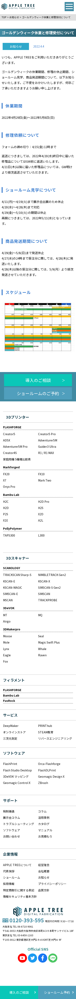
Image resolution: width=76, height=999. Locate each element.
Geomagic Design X (51, 776)
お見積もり (45, 836)
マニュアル (45, 830)
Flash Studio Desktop (17, 770)
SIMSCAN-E (10, 594)
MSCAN (8, 600)
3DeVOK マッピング (16, 776)
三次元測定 (10, 738)
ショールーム (11, 877)
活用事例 (43, 818)
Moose (7, 636)
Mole (6, 642)
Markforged (11, 467)
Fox (5, 661)
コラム (42, 811)
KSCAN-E (9, 581)
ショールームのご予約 (38, 393)
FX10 (41, 474)
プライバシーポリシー (52, 884)
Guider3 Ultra (47, 446)
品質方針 (43, 890)
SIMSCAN (44, 594)
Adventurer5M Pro (15, 446)
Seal (41, 636)
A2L (40, 520)
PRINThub (45, 726)
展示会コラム (11, 818)
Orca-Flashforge (49, 764)
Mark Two (44, 480)
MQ (40, 615)
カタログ (43, 824)
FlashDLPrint (47, 770)
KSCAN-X (44, 581)
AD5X (6, 440)
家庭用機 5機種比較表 (17, 459)
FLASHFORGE (12, 427)
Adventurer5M (47, 440)
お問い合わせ (11, 836)
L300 (41, 535)
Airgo (7, 621)
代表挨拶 (8, 871)
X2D (40, 514)
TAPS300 (9, 535)
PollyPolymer (12, 528)
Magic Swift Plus (49, 642)
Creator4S (10, 453)
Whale (42, 649)
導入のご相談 (38, 380)
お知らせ (43, 877)
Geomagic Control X (16, 783)
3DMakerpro (11, 629)
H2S (40, 508)
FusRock (9, 701)
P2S (5, 514)
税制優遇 (8, 811)
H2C (6, 502)
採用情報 (8, 884)
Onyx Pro (9, 487)
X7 (4, 480)
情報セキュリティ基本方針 (20, 896)
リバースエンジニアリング (55, 738)
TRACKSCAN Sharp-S (17, 575)
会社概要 (43, 871)
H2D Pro (43, 502)
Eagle (7, 655)
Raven (42, 655)
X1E (5, 520)
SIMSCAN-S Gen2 (49, 587)
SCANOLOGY (11, 568)
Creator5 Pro (47, 434)
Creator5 (9, 434)
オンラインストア (14, 732)
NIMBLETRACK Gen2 (52, 575)
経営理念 (43, 865)
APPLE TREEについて (17, 865)
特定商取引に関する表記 (18, 890)
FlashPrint (10, 764)
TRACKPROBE (47, 600)
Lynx (6, 649)
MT (5, 615)
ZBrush (43, 783)
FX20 (6, 474)
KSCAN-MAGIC (12, 587)
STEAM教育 (45, 732)
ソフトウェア (11, 830)
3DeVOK (8, 608)
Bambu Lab (11, 495)
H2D (6, 508)
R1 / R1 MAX (46, 453)
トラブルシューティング (18, 824)
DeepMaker (10, 726)
